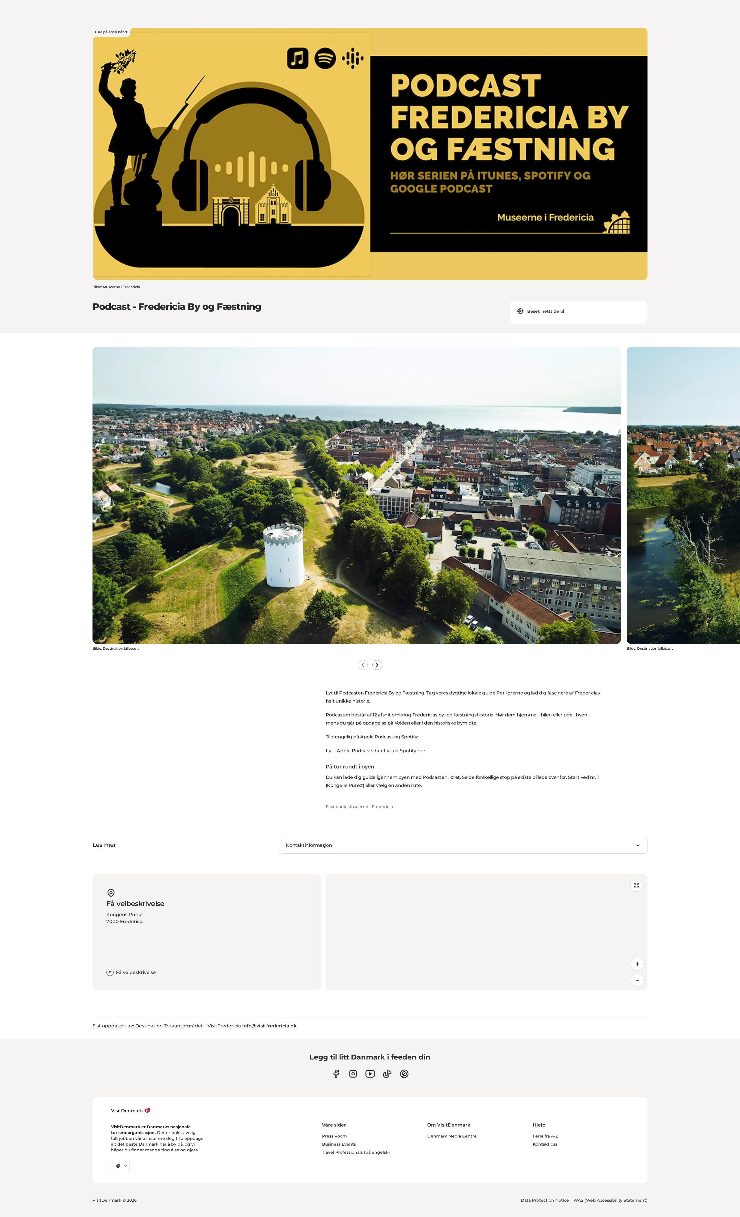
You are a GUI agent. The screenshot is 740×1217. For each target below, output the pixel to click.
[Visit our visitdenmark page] (370, 1074)
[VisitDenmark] (131, 1111)
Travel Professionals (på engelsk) (356, 1152)
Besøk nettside (543, 311)
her (379, 750)
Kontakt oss (545, 1144)
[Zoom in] (638, 964)
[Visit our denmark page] (336, 1074)
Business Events (339, 1144)
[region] (487, 932)
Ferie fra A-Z (545, 1136)
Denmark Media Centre (452, 1136)
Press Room (334, 1136)
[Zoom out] (638, 980)
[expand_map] (636, 885)
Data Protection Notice (545, 1200)
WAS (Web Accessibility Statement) (611, 1200)
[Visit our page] (353, 1074)
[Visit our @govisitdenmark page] (387, 1074)
